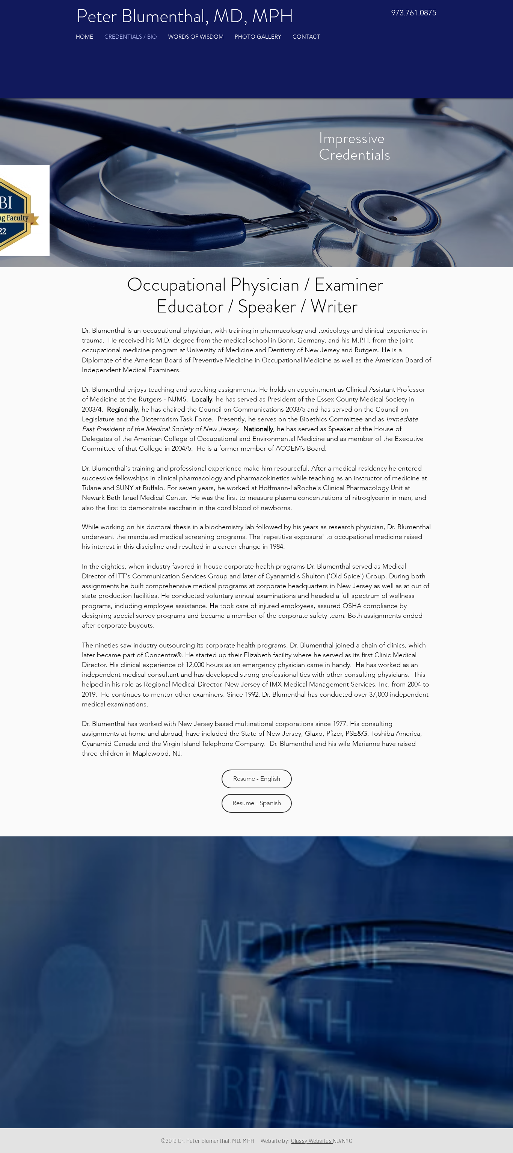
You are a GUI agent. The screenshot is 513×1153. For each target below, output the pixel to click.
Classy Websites (312, 1140)
